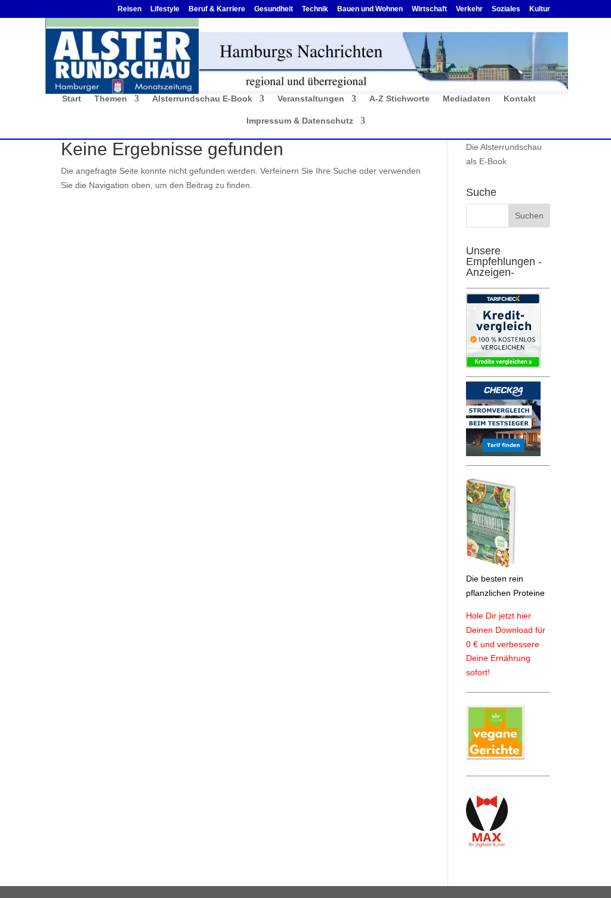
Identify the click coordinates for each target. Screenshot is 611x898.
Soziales (506, 9)
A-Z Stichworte (399, 98)
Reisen (129, 9)
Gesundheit (273, 9)
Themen (110, 98)
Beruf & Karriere (217, 9)
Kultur (539, 9)
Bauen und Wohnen (370, 9)
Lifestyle (165, 9)
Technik (315, 9)
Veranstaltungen (310, 98)
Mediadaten (466, 98)
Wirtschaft (429, 9)
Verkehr (469, 9)
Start (71, 98)
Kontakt (520, 98)
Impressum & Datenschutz (299, 120)
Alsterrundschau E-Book (202, 98)
